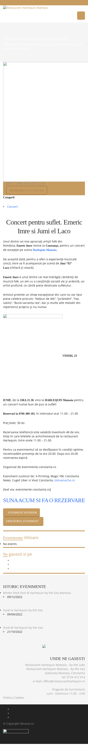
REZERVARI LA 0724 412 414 (26, 190)
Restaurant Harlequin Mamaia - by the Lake (55, 665)
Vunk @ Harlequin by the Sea (23, 628)
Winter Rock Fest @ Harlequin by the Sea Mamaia (37, 593)
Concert (12, 207)
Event (37, 44)
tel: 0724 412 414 (73, 677)
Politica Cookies (13, 697)
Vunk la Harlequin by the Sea (23, 610)
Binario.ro (27, 723)
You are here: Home (16, 44)
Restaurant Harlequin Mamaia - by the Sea (55, 669)
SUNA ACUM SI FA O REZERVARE (44, 500)
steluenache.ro (64, 480)
